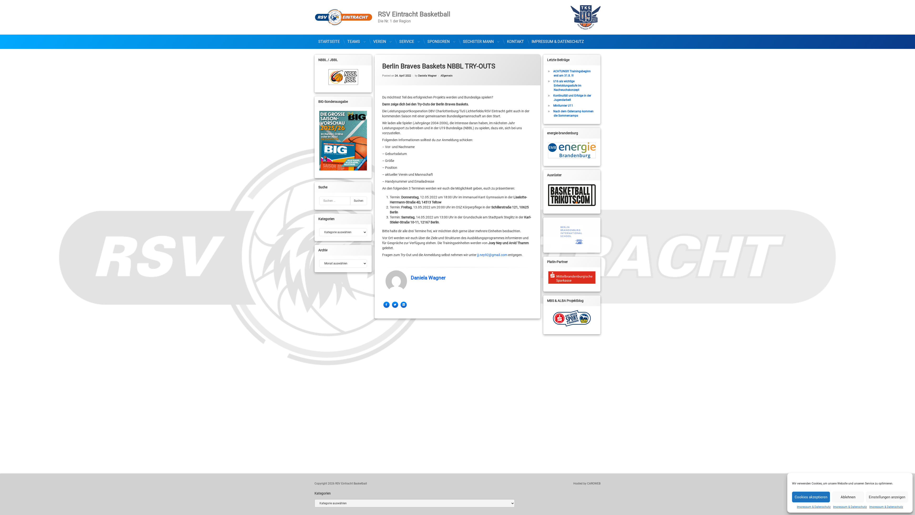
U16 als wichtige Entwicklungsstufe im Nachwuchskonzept (567, 86)
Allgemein (446, 75)
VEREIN (379, 41)
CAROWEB (593, 483)
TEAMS (353, 41)
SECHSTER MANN (478, 41)
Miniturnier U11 (563, 105)
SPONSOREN (438, 41)
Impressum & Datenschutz (814, 507)
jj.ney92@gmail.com (492, 255)
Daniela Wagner (427, 75)
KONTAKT (515, 41)
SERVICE (406, 41)
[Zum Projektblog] (572, 318)
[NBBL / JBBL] (343, 77)
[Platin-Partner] (572, 277)
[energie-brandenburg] (572, 150)
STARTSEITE (329, 41)
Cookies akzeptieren (811, 497)
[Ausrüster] (572, 195)
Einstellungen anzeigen (887, 497)
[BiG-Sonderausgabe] (343, 140)
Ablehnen (848, 497)
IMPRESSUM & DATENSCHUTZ (558, 41)
